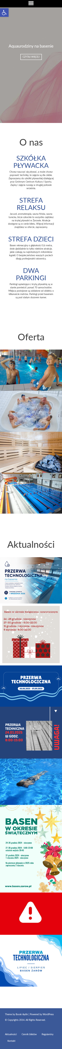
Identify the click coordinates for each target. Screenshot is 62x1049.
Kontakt (11, 1041)
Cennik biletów (29, 1034)
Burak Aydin (22, 1014)
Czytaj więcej (31, 57)
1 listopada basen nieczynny (26, 929)
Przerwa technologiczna (22, 701)
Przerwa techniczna (19, 753)
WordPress (48, 1014)
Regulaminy (47, 1034)
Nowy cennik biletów (20, 799)
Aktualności (11, 1034)
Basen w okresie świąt (21, 887)
